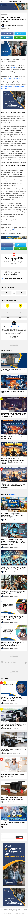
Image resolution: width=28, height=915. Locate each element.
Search (3, 834)
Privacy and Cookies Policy (18, 913)
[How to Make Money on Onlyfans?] (14, 765)
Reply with (25, 663)
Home (5, 913)
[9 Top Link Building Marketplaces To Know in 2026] (14, 360)
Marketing (4, 366)
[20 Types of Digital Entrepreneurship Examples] (14, 813)
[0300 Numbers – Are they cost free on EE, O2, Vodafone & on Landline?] (14, 714)
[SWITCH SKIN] (26, 1)
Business (11, 389)
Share (2, 42)
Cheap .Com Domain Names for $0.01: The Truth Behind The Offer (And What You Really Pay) (13, 415)
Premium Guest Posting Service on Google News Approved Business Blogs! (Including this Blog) (12, 643)
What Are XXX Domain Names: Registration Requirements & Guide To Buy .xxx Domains (13, 699)
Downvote (21, 293)
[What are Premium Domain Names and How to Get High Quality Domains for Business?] (14, 606)
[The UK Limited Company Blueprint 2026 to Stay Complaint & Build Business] (14, 474)
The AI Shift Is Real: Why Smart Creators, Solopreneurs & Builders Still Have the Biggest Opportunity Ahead (12, 461)
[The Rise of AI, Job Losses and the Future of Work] (14, 427)
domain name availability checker (13, 78)
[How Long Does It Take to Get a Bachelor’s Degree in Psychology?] (14, 788)
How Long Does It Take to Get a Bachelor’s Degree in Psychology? (12, 798)
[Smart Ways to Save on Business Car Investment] (14, 739)
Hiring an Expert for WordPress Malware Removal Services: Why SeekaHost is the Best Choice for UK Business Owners (13, 542)
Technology (23, 456)
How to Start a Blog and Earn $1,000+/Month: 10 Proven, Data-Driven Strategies (12, 515)
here (14, 230)
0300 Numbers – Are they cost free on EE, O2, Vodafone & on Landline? (13, 724)
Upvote (6, 293)
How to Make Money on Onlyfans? (12, 774)
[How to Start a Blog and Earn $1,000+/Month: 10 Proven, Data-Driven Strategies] (14, 504)
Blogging (12, 494)
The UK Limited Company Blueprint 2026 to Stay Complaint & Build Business (13, 485)
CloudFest (13, 67)
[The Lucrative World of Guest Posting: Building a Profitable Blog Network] (14, 557)
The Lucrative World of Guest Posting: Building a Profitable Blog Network (13, 568)
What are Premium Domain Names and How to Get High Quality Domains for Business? (13, 617)
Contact (9, 913)
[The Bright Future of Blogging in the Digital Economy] (14, 582)
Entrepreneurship (14, 434)
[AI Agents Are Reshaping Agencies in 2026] (14, 382)
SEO (9, 366)
